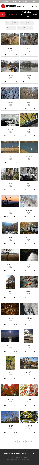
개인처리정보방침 (8, 453)
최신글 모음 (24, 1)
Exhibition (18, 14)
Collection (35, 14)
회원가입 (32, 6)
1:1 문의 (33, 453)
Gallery (11, 14)
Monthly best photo (26, 14)
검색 (34, 1)
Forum (7, 14)
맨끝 (31, 441)
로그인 (36, 6)
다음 (27, 441)
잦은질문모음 (5, 1)
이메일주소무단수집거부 (22, 453)
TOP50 (14, 1)
